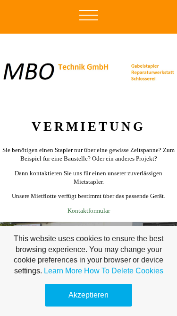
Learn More (63, 271)
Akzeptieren (88, 295)
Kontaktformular (88, 211)
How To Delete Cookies (123, 271)
